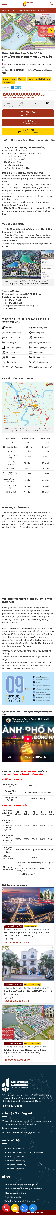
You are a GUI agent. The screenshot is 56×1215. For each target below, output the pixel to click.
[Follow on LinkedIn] (18, 1106)
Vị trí (6, 140)
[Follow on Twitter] (9, 1106)
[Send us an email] (12, 1106)
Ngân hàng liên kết (38, 140)
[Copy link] (19, 87)
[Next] (51, 30)
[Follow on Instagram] (6, 1106)
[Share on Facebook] (12, 87)
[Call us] (15, 1106)
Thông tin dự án (19, 140)
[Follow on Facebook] (3, 1106)
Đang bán (11, 10)
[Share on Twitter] (16, 87)
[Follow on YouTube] (21, 1106)
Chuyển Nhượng (24, 10)
